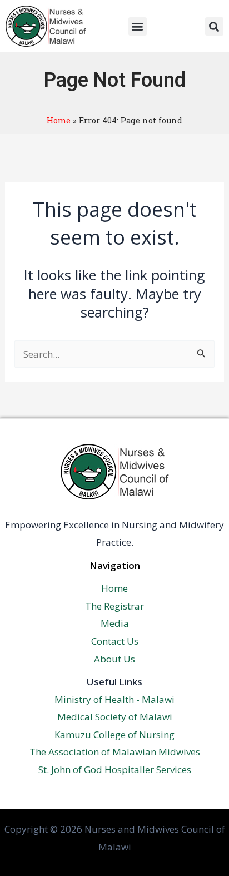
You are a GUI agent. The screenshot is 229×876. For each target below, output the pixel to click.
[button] (137, 26)
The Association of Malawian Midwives (114, 751)
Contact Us (114, 641)
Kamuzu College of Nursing (114, 734)
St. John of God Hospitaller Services (114, 769)
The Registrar (114, 606)
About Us (114, 658)
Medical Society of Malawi (114, 716)
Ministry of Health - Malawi (114, 699)
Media (115, 623)
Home (59, 120)
